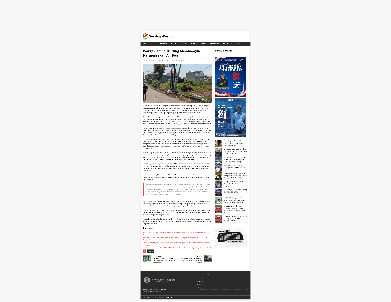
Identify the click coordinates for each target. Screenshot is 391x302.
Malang (174, 44)
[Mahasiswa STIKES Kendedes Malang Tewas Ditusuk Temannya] (218, 168)
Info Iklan (200, 288)
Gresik (150, 251)
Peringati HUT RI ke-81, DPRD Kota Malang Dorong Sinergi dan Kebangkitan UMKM (235, 218)
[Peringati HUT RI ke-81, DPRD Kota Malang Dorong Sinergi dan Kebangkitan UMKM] (218, 219)
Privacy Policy (201, 278)
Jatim (153, 44)
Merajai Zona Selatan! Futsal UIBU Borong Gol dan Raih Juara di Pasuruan (235, 184)
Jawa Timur (178, 60)
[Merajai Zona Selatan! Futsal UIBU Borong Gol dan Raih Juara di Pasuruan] (218, 184)
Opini (238, 44)
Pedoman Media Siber (204, 275)
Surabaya (163, 44)
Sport (203, 44)
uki (165, 60)
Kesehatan (227, 44)
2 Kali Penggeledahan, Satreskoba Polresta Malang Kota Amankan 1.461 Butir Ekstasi (235, 143)
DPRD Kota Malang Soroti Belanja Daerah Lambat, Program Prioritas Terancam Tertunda (235, 151)
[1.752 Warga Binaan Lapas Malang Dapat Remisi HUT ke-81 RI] (218, 192)
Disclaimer (200, 281)
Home (145, 44)
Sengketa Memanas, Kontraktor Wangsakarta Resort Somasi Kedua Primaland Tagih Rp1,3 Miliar (235, 175)
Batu (184, 44)
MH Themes (170, 297)
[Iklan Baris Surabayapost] (231, 246)
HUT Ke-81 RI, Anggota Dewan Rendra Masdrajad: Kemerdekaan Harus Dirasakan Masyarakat (235, 200)
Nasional (193, 44)
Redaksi (199, 285)
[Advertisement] (195, 14)
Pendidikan (214, 44)
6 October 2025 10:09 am (153, 60)
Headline (172, 60)
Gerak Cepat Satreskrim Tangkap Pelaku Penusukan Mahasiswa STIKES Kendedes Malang (234, 159)
